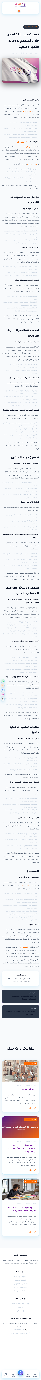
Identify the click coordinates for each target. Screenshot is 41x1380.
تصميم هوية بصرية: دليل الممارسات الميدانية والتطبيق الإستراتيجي (22, 1149)
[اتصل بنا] (3, 685)
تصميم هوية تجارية (20, 1277)
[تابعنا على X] (3, 699)
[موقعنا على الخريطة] (3, 690)
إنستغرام (20, 1311)
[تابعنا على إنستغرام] (3, 694)
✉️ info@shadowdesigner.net (21, 1333)
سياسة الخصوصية (20, 1291)
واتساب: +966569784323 (20, 1304)
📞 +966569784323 (20, 1330)
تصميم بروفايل (27, 111)
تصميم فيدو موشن (20, 1287)
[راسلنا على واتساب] (3, 681)
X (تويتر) (20, 1307)
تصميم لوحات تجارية (21, 1284)
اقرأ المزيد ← (31, 1108)
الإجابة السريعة (29, 1090)
